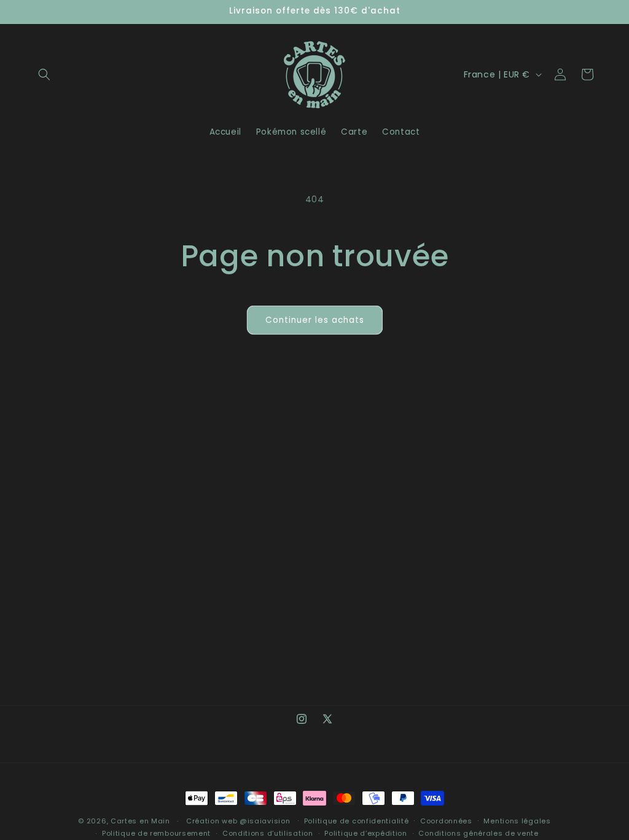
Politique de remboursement (156, 833)
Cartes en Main (140, 821)
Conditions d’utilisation (267, 833)
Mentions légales (516, 821)
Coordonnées (446, 821)
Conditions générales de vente (478, 833)
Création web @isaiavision (238, 821)
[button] (44, 74)
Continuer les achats (314, 320)
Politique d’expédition (365, 833)
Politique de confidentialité (356, 821)
